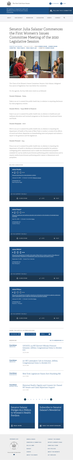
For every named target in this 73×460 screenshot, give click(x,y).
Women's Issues (42, 46)
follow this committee (62, 10)
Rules (33, 219)
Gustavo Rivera (16, 223)
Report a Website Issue (55, 442)
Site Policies (52, 448)
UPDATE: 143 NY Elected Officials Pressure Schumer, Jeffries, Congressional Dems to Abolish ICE (42, 348)
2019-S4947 (16, 209)
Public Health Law (31, 48)
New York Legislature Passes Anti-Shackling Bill (42, 374)
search (64, 18)
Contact (57, 17)
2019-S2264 (16, 169)
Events (49, 17)
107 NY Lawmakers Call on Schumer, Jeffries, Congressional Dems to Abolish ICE (40, 362)
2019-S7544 (16, 289)
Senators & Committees (34, 442)
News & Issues (31, 439)
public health (21, 48)
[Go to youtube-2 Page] (14, 454)
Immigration (12, 346)
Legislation (40, 17)
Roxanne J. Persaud (17, 303)
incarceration (13, 374)
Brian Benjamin (16, 263)
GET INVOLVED (52, 455)
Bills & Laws (30, 445)
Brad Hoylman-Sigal (17, 182)
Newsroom (29, 17)
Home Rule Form (53, 445)
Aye (43, 198)
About (9, 17)
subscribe (23, 198)
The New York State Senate (21, 3)
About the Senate (32, 455)
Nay (57, 198)
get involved (55, 3)
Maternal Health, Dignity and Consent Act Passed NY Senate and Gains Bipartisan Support (42, 386)
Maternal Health (13, 386)
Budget (29, 448)
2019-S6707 (16, 249)
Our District (19, 17)
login (64, 3)
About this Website (54, 451)
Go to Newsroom (56, 340)
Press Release (13, 345)
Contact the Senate (54, 439)
